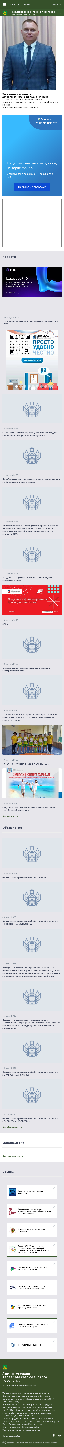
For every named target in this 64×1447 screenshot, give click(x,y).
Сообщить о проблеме (32, 187)
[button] (16, 386)
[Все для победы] (32, 368)
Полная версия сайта (11, 1436)
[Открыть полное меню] (60, 13)
